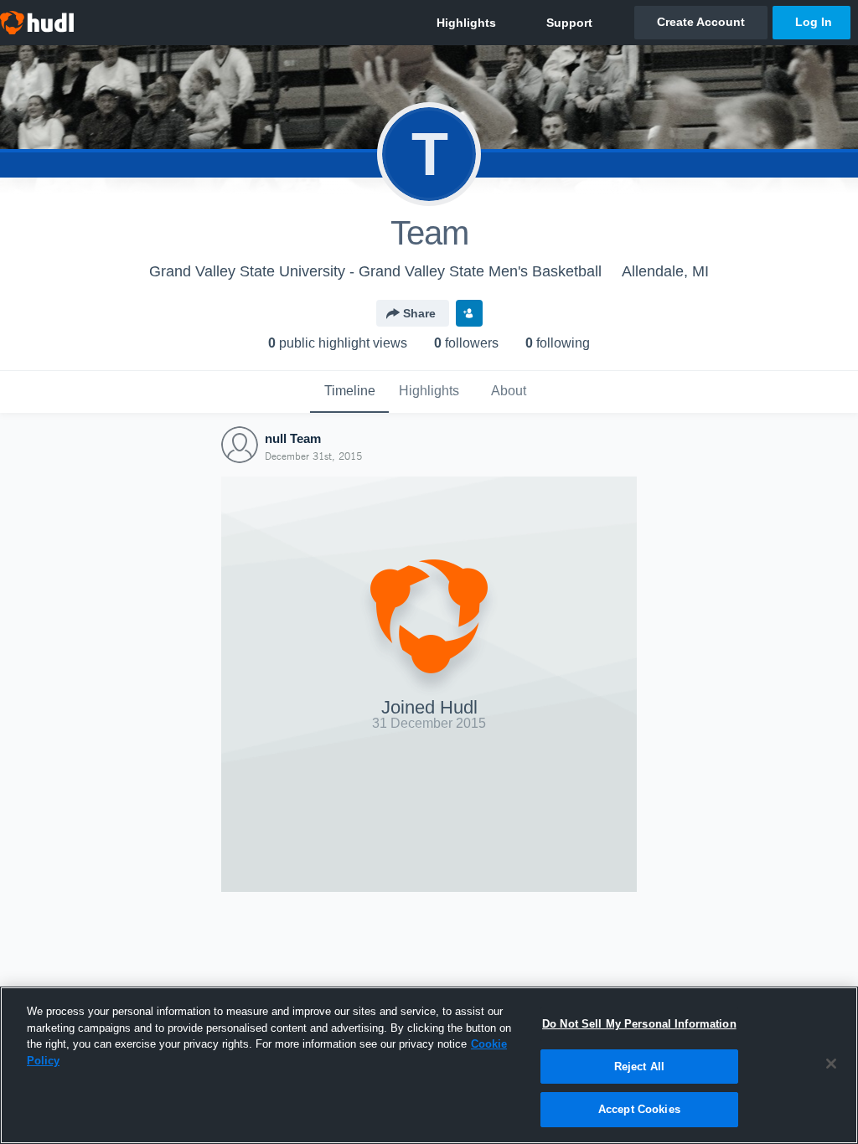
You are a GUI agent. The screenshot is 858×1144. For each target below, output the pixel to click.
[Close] (831, 1063)
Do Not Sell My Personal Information (639, 1024)
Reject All (639, 1066)
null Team (293, 438)
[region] (429, 1065)
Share (419, 313)
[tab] (349, 392)
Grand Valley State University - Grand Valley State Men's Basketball (375, 271)
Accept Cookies (639, 1109)
